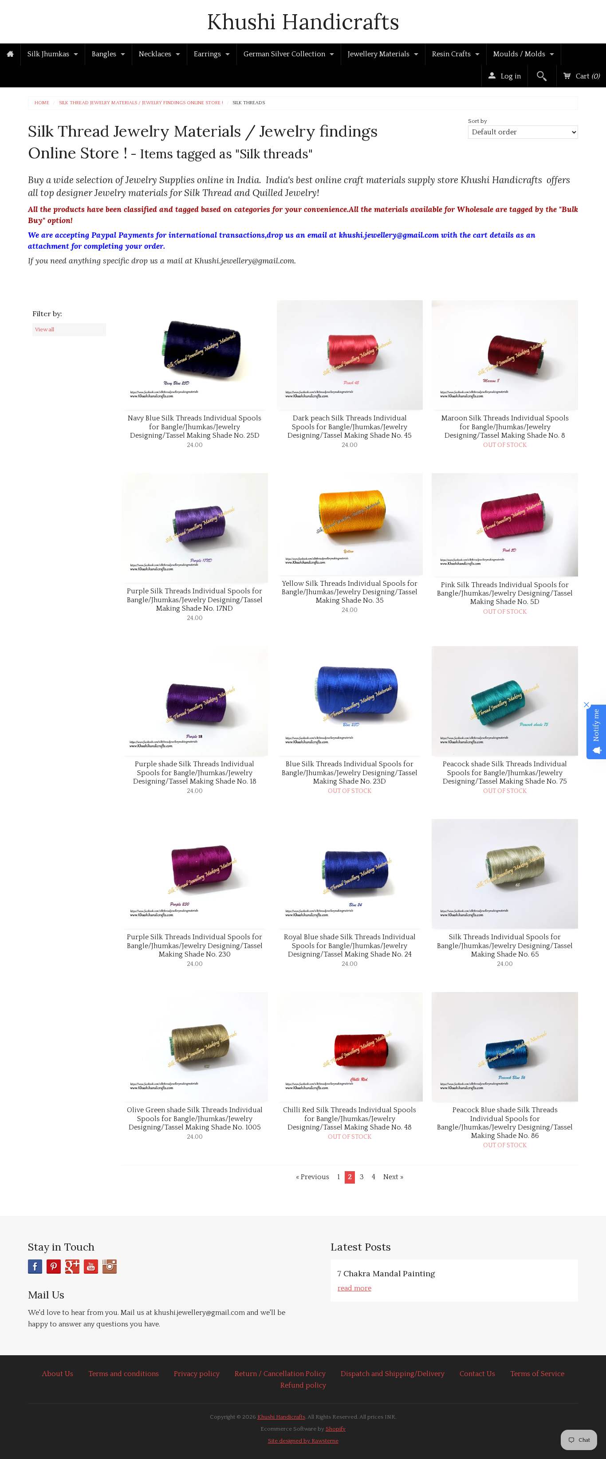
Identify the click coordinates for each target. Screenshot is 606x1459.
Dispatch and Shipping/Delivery (393, 1374)
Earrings (207, 54)
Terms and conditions (123, 1374)
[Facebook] (35, 1266)
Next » (393, 1177)
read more (354, 1288)
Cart (586, 76)
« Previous (312, 1177)
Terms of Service (537, 1374)
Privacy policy (197, 1374)
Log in (510, 76)
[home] (10, 54)
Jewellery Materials (378, 54)
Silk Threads (248, 103)
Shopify (336, 1429)
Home (42, 103)
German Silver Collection (284, 54)
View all (44, 329)
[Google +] (72, 1266)
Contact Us (477, 1374)
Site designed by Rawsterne (303, 1441)
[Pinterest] (54, 1266)
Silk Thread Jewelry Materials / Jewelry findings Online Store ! (141, 103)
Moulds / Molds (519, 54)
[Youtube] (91, 1266)
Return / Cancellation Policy (280, 1374)
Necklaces (155, 54)
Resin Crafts (451, 54)
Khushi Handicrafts (303, 21)
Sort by (477, 121)
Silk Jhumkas (48, 54)
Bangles (104, 54)
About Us (57, 1374)
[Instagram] (109, 1266)
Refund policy (303, 1385)
